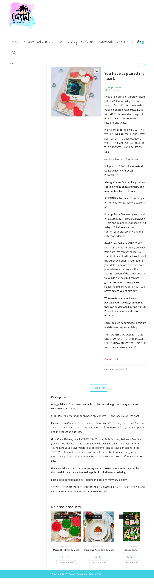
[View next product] (144, 65)
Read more (131, 562)
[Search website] (14, 53)
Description (99, 387)
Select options (66, 562)
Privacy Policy (95, 574)
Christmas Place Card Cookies (98, 549)
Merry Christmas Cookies (66, 549)
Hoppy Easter (131, 549)
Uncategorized (120, 369)
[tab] (98, 388)
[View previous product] (139, 65)
